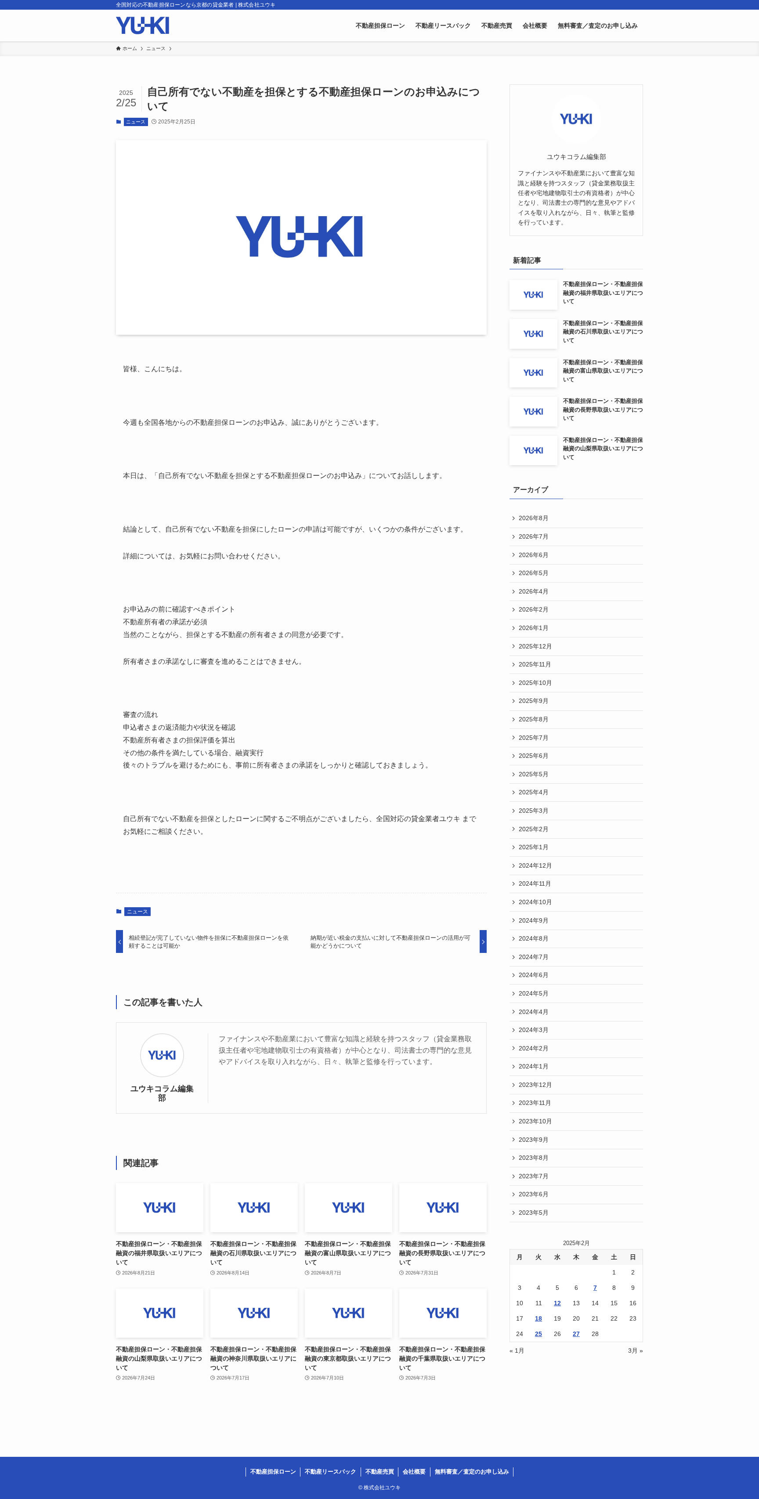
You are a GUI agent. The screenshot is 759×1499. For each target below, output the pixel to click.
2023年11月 (535, 1102)
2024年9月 (534, 920)
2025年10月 (535, 682)
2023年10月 (535, 1121)
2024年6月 (534, 974)
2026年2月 (534, 609)
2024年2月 (534, 1048)
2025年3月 (534, 810)
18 (538, 1318)
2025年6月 (534, 755)
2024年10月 (535, 901)
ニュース (135, 121)
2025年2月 (534, 829)
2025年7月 (534, 737)
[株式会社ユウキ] (142, 25)
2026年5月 (534, 572)
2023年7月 (534, 1176)
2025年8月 (534, 719)
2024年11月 (535, 883)
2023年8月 (534, 1157)
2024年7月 (534, 956)
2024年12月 (535, 865)
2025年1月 (534, 847)
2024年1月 (534, 1066)
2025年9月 (534, 700)
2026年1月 (534, 627)
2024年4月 (534, 1011)
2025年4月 (534, 792)
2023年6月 (534, 1194)
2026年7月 (534, 536)
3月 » (635, 1350)
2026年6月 (534, 554)
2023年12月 (535, 1084)
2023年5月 (534, 1212)
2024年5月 (534, 993)
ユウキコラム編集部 (162, 1093)
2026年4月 (534, 591)
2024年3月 (534, 1029)
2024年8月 (534, 938)
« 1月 (517, 1350)
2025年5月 (534, 774)
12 (557, 1303)
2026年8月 (534, 517)
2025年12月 (535, 646)
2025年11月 (535, 664)
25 (538, 1333)
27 (576, 1333)
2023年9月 (534, 1139)
